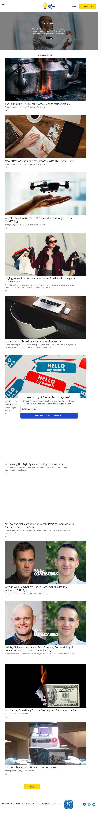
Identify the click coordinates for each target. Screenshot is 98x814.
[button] (48, 397)
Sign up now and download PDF (49, 415)
